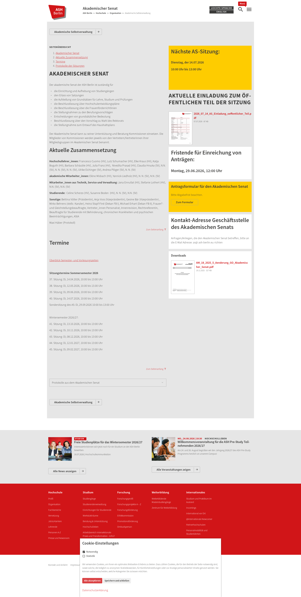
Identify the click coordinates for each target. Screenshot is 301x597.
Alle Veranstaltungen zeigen (173, 469)
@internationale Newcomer (199, 519)
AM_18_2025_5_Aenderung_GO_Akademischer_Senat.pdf (222, 265)
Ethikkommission (125, 515)
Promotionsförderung (127, 521)
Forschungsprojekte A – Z (129, 504)
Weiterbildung (160, 492)
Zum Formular (184, 202)
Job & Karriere (55, 521)
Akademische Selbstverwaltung (73, 32)
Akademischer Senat (67, 53)
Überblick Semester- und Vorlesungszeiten (73, 260)
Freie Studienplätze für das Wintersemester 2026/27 (108, 442)
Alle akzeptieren (92, 580)
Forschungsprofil (125, 498)
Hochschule (101, 13)
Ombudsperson (124, 526)
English (222, 11)
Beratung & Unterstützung (95, 521)
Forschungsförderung (127, 509)
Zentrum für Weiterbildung (164, 507)
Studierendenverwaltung (94, 504)
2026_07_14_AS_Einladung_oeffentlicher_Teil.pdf (222, 116)
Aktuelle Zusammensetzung (72, 57)
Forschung (123, 492)
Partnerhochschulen (196, 524)
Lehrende (52, 526)
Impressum (76, 564)
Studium (88, 492)
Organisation (115, 13)
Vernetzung (53, 515)
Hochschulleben (90, 526)
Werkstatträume (90, 515)
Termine (60, 61)
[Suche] (240, 9)
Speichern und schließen (117, 580)
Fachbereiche (54, 509)
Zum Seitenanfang (154, 229)
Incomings (191, 507)
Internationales (195, 492)
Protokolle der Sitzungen (70, 66)
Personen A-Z (54, 532)
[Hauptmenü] (249, 9)
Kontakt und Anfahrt (58, 564)
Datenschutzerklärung (95, 590)
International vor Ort (196, 513)
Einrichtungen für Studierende (97, 509)
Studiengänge (89, 498)
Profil (50, 498)
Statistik (90, 555)
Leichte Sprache (221, 7)
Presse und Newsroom (58, 538)
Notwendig (92, 551)
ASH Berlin (87, 13)
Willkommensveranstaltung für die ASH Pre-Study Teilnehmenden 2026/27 (213, 444)
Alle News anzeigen (64, 471)
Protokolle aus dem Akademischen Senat (76, 382)
